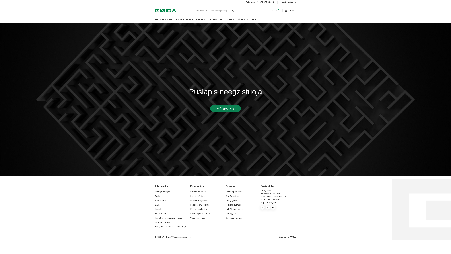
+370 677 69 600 (272, 199)
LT (289, 11)
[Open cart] (277, 11)
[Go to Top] (446, 249)
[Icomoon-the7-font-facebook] (263, 208)
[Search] (233, 10)
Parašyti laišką (287, 2)
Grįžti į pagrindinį (225, 108)
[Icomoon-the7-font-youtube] (273, 208)
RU (294, 11)
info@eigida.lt (271, 202)
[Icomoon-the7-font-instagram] (268, 208)
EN (291, 11)
